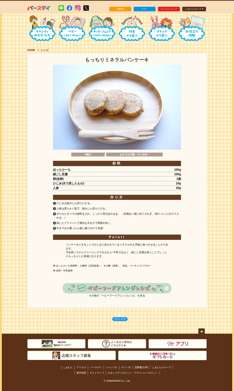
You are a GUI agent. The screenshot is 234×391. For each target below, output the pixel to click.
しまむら (68, 367)
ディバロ (126, 367)
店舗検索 (120, 9)
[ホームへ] (39, 7)
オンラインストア (169, 9)
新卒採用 (81, 372)
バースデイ (96, 367)
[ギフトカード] (162, 355)
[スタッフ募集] (71, 355)
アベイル (81, 367)
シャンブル (112, 367)
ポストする (119, 319)
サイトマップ (97, 372)
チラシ (145, 9)
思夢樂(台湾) (141, 367)
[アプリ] (178, 343)
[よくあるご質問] (117, 343)
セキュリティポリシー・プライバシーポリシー (133, 372)
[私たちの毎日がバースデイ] (56, 343)
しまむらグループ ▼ (194, 9)
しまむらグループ (161, 367)
